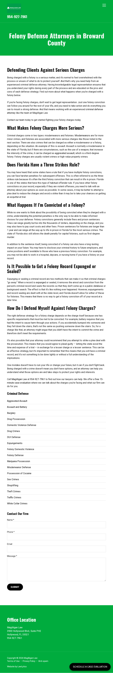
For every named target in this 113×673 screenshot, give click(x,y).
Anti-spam (43, 661)
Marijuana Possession (18, 461)
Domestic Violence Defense (21, 425)
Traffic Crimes (14, 497)
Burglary (11, 413)
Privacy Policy (29, 661)
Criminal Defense (18, 393)
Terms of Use (13, 661)
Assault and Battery (17, 407)
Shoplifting (12, 485)
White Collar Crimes (17, 503)
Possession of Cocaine (19, 473)
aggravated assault (64, 153)
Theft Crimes (13, 491)
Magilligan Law (19, 379)
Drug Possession (16, 419)
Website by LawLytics (17, 666)
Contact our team (15, 120)
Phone (11, 532)
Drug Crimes (13, 431)
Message (12, 556)
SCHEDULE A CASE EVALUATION (90, 666)
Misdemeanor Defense (19, 467)
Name (10, 520)
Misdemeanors (82, 135)
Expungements (14, 443)
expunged (41, 282)
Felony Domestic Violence (20, 449)
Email (9, 544)
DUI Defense (13, 437)
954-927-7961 (17, 16)
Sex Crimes (13, 479)
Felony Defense (15, 455)
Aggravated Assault (17, 401)
